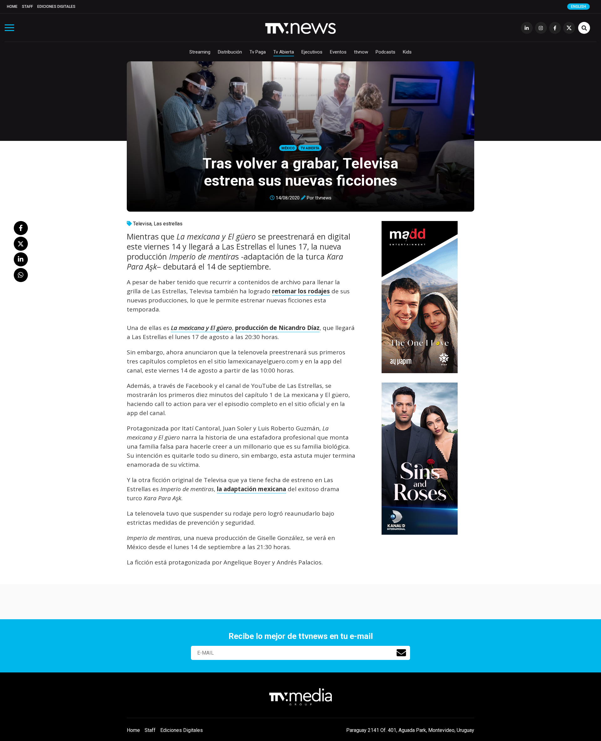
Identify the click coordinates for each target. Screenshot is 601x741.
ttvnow (361, 52)
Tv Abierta (283, 52)
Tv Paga (257, 52)
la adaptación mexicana (251, 489)
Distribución (230, 52)
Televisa (142, 224)
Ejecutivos (311, 52)
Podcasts (385, 52)
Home (12, 6)
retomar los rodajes (301, 291)
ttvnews (323, 198)
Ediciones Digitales (56, 6)
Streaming (199, 52)
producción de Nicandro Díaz (277, 328)
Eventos (338, 52)
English (578, 6)
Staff (27, 6)
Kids (407, 52)
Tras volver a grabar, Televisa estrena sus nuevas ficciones (300, 172)
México (288, 148)
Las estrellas (168, 224)
